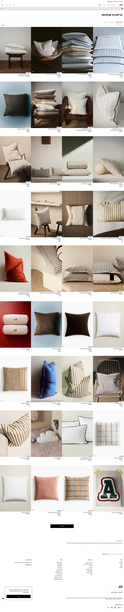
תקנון (91, 574)
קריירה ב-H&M (89, 562)
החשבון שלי (59, 564)
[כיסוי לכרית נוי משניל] (15, 159)
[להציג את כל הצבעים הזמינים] (121, 77)
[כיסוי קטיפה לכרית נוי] (108, 433)
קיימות (91, 566)
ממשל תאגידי (89, 571)
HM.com (120, 554)
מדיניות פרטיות (59, 571)
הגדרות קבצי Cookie (57, 579)
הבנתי (18, 596)
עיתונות (90, 567)
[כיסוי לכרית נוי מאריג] (46, 379)
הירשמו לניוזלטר (29, 565)
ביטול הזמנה (59, 569)
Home (99, 5)
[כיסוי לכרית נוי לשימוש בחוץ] (46, 159)
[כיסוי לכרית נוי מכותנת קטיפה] (77, 324)
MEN (108, 5)
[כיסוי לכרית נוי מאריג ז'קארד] (15, 214)
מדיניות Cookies (58, 572)
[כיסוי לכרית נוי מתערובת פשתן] (15, 50)
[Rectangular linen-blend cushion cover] (108, 214)
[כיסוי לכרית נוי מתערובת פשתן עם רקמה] (77, 105)
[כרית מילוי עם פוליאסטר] (108, 324)
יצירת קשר (60, 567)
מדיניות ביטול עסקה (58, 577)
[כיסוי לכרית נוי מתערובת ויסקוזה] (46, 105)
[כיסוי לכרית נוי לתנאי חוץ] (15, 433)
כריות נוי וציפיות (105, 554)
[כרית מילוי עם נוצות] (15, 488)
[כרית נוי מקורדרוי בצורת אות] (108, 488)
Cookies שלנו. (26, 592)
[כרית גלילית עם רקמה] (15, 324)
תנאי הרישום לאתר (58, 576)
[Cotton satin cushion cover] (108, 50)
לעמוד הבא (62, 526)
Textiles (112, 554)
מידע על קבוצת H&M (88, 564)
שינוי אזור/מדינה (114, 592)
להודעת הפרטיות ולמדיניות (14, 590)
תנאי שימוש (59, 574)
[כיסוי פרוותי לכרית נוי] (15, 379)
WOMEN (113, 5)
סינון (4, 25)
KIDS (104, 5)
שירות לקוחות (59, 562)
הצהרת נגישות (89, 572)
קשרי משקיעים (89, 569)
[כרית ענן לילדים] (46, 433)
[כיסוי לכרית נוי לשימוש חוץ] (77, 159)
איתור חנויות (59, 566)
